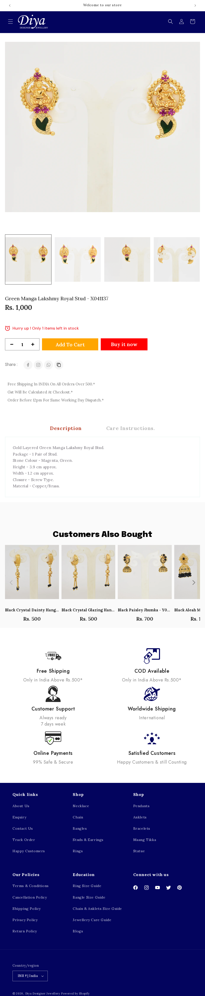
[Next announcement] (195, 5)
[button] (10, 21)
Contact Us (22, 828)
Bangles (80, 828)
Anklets (140, 817)
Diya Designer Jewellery (42, 993)
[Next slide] (194, 583)
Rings (78, 851)
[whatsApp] (48, 364)
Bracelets (141, 828)
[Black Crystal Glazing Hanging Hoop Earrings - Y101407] (89, 574)
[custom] (38, 364)
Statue (139, 851)
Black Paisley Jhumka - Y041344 (145, 610)
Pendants (141, 806)
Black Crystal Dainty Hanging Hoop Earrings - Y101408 (32, 610)
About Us (21, 806)
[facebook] (28, 364)
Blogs (78, 931)
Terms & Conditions (30, 886)
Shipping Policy (26, 908)
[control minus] (9, 344)
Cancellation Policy (29, 897)
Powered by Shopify (75, 993)
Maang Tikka (144, 839)
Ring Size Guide (87, 886)
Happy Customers (28, 851)
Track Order (23, 839)
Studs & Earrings (88, 839)
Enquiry (19, 817)
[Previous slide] (12, 583)
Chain (78, 817)
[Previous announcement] (9, 5)
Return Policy (24, 931)
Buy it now (124, 344)
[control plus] (35, 344)
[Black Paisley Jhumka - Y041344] (145, 574)
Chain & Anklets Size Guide (97, 908)
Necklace (81, 806)
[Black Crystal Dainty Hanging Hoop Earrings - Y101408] (32, 574)
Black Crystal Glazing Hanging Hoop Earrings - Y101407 (89, 610)
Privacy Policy (25, 920)
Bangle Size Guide (89, 897)
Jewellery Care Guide (92, 920)
